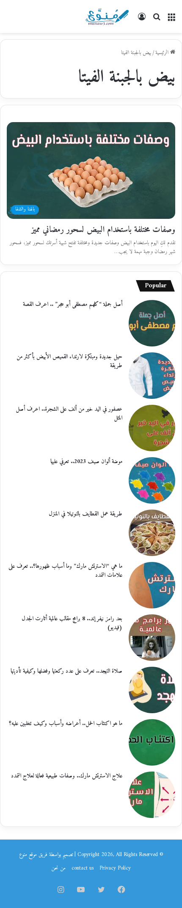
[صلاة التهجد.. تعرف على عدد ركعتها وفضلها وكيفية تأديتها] (152, 690)
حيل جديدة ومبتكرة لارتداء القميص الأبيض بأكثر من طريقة (69, 361)
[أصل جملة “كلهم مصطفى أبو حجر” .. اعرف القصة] (152, 323)
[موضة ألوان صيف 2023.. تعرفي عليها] (152, 480)
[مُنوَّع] (107, 16)
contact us (83, 868)
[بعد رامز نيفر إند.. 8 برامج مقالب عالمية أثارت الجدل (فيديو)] (152, 637)
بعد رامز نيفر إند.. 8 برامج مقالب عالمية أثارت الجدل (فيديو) (72, 623)
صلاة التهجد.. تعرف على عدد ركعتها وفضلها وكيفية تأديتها (66, 671)
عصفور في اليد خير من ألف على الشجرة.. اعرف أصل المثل (69, 413)
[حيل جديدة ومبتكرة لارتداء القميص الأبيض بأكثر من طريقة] (152, 375)
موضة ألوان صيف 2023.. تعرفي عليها (86, 461)
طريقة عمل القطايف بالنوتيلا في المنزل (85, 514)
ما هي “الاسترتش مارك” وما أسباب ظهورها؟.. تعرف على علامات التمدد (65, 571)
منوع (23, 854)
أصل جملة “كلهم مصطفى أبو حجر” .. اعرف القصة (72, 304)
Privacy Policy (115, 868)
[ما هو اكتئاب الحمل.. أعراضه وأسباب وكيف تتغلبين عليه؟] (152, 742)
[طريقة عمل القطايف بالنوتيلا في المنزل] (152, 533)
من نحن (58, 868)
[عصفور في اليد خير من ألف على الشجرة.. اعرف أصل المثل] (152, 428)
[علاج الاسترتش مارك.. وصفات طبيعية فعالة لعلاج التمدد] (152, 795)
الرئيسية (162, 52)
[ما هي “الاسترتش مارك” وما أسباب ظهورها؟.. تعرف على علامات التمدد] (152, 585)
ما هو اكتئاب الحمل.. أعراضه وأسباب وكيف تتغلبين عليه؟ (65, 723)
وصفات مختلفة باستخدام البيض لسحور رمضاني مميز (103, 230)
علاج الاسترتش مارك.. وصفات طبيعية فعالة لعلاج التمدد (66, 776)
